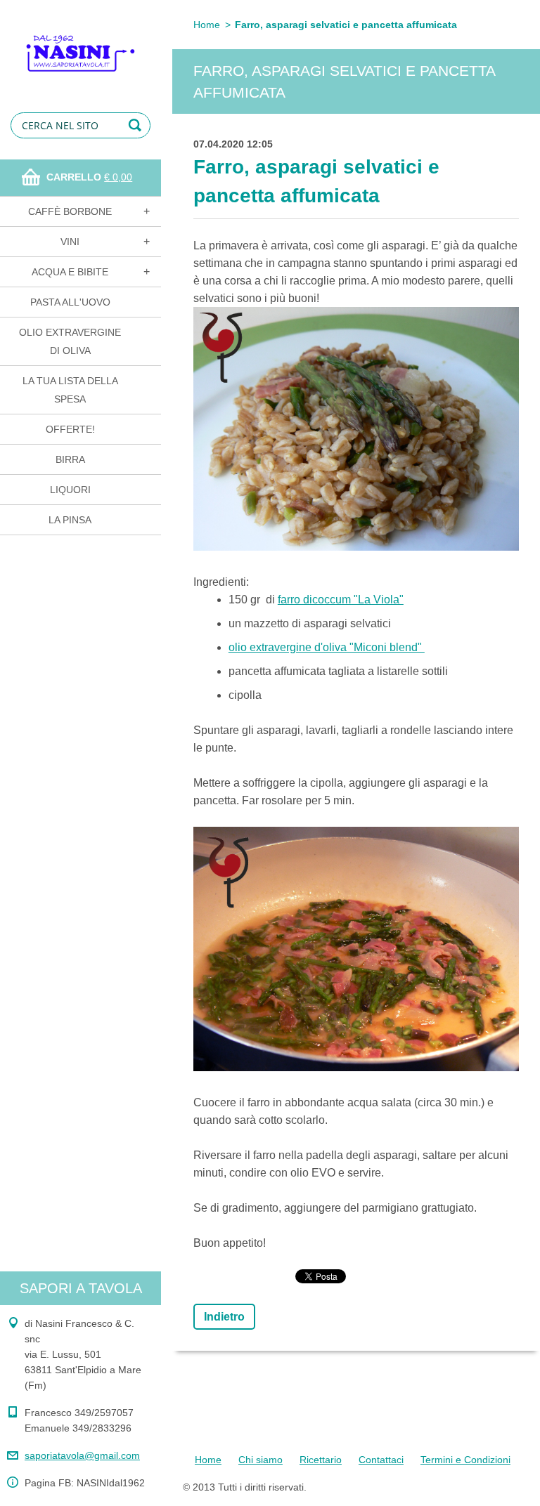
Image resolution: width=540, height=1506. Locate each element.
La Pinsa (70, 519)
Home (206, 24)
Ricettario (321, 1459)
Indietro (224, 1317)
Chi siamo (260, 1459)
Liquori (70, 489)
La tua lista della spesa (70, 390)
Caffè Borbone (70, 211)
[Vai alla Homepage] (80, 44)
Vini (69, 241)
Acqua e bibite (70, 271)
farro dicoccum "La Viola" (341, 599)
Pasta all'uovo (70, 302)
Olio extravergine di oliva (70, 341)
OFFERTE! (70, 429)
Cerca (137, 125)
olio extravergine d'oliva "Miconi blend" (327, 647)
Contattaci (381, 1459)
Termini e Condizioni (465, 1459)
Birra (70, 459)
